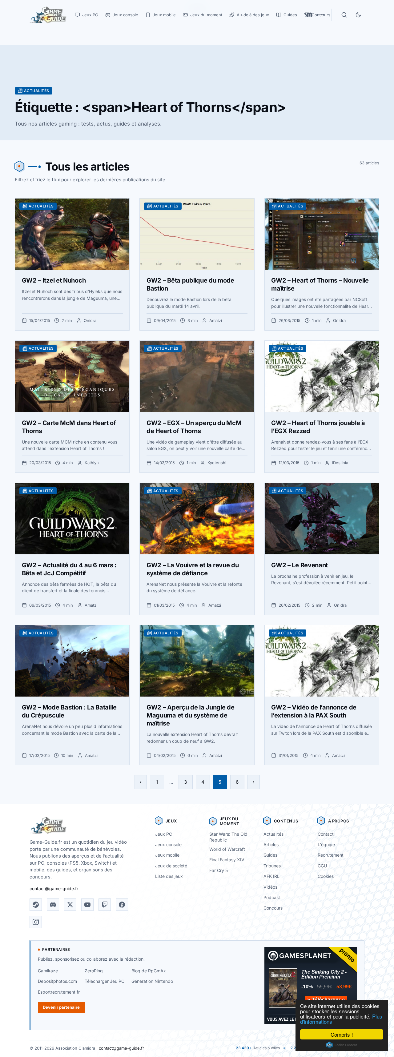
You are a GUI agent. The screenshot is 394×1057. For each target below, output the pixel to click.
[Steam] (36, 904)
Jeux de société (171, 865)
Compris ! (342, 1034)
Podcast (271, 897)
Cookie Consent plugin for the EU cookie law (341, 1045)
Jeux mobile (167, 855)
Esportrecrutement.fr (59, 992)
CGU (322, 865)
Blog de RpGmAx (148, 970)
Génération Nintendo (152, 981)
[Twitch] (104, 904)
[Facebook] (122, 904)
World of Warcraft (227, 849)
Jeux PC (163, 834)
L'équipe (326, 844)
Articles (271, 844)
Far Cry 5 (218, 870)
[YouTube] (87, 904)
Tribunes (272, 865)
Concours (273, 907)
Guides (270, 855)
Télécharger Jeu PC (104, 981)
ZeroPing (94, 970)
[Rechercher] (344, 15)
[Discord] (53, 904)
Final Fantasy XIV (226, 859)
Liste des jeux (169, 876)
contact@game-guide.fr (54, 888)
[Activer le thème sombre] (358, 15)
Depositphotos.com (57, 981)
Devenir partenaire (61, 1007)
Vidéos (270, 887)
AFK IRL (271, 876)
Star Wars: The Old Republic (228, 836)
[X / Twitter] (70, 904)
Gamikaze (48, 970)
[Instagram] (36, 922)
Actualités (273, 834)
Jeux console (168, 844)
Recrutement (331, 855)
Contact (326, 834)
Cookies (326, 876)
